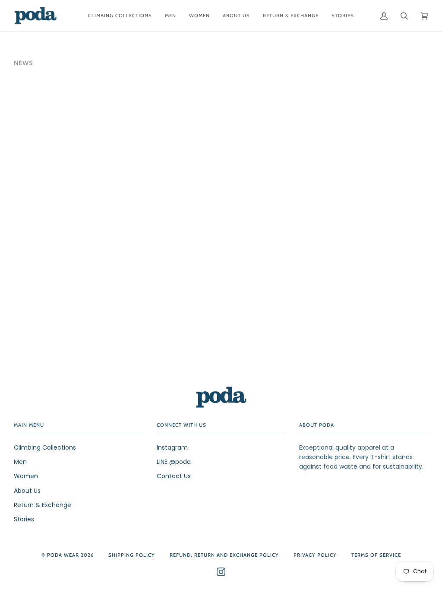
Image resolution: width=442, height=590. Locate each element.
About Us (27, 490)
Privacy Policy (315, 555)
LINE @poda (174, 461)
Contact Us (174, 476)
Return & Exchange (42, 505)
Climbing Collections (45, 447)
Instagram (172, 447)
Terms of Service (376, 555)
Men (20, 461)
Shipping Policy (131, 555)
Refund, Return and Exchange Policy (224, 555)
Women (26, 476)
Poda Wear (63, 555)
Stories (24, 519)
